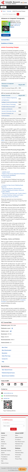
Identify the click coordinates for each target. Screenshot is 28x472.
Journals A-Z (4, 435)
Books (2, 439)
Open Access (18, 450)
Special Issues (18, 445)
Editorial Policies (19, 437)
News (2, 445)
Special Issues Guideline (8, 375)
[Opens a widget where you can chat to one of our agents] (22, 469)
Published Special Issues (8, 372)
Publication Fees (19, 443)
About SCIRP (19, 433)
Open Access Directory (7, 188)
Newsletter (4, 353)
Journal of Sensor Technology (9, 104)
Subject (3, 437)
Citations (12, 26)
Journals (9, 11)
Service (3, 448)
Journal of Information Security (9, 111)
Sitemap (3, 441)
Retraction (17, 456)
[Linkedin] (15, 384)
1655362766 (6, 398)
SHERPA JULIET (6, 172)
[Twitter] (2, 384)
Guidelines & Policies (7, 43)
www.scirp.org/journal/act (15, 24)
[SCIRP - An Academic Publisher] (10, 2)
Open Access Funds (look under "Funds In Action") (14, 193)
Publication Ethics (19, 452)
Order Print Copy (6, 355)
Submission (6, 35)
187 (11, 331)
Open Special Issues (7, 369)
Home (4, 11)
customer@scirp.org (8, 393)
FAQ (3, 361)
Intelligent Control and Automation (10, 102)
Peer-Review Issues (20, 441)
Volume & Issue (4, 463)
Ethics (16, 435)
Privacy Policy (18, 458)
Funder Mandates (6, 177)
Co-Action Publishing (7, 195)
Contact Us (5, 358)
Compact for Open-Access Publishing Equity (12, 185)
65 (12, 328)
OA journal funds (17, 188)
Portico (2, 140)
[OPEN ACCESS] (23, 2)
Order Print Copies (5, 454)
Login (3, 7)
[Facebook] (9, 384)
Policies (17, 448)
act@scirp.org (17, 25)
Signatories (3, 186)
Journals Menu (5, 39)
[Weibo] (22, 384)
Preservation (18, 454)
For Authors (18, 439)
